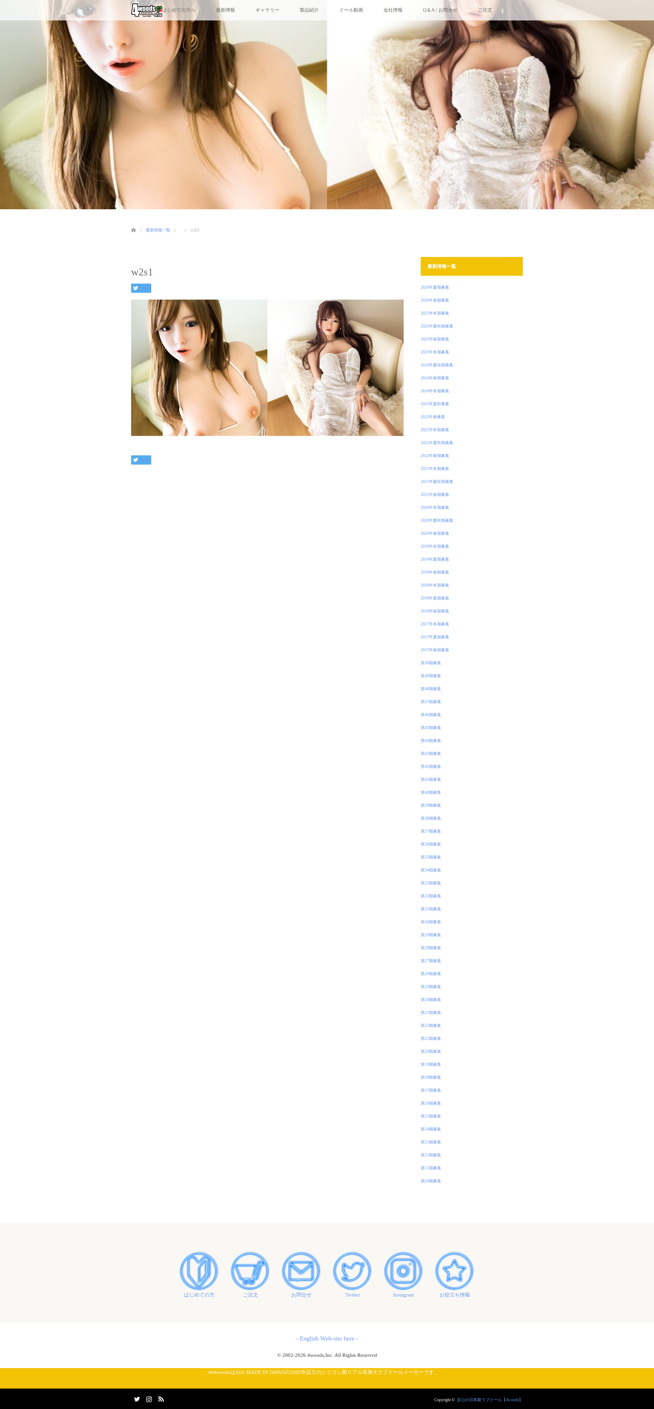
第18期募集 (431, 1077)
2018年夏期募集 (435, 598)
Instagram (403, 1295)
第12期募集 (431, 1155)
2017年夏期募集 (435, 637)
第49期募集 (431, 675)
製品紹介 (309, 10)
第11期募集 (431, 1168)
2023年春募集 (433, 416)
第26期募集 (431, 973)
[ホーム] (133, 222)
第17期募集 (431, 1090)
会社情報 (393, 10)
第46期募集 (431, 714)
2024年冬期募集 (435, 391)
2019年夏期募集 (435, 559)
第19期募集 (431, 1064)
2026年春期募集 (435, 300)
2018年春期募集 (435, 611)
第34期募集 (431, 870)
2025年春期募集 (435, 339)
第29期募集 (431, 935)
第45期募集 (431, 727)
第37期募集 (431, 831)
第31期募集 (431, 909)
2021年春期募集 (435, 494)
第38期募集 (431, 818)
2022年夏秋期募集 (437, 442)
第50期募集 (431, 663)
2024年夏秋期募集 (437, 365)
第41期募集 (431, 779)
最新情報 (225, 10)
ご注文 (485, 10)
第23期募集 (431, 1012)
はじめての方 (199, 1295)
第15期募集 (431, 1116)
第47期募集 (431, 701)
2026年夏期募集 (435, 287)
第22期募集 (431, 1025)
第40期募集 (431, 792)
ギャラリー (267, 10)
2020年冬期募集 (435, 507)
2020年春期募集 (435, 533)
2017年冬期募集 (435, 624)
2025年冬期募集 (435, 313)
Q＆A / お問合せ (440, 10)
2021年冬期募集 (435, 468)
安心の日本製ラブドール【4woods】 (490, 1399)
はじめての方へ (179, 10)
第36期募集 (431, 844)
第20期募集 (431, 1051)
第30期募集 (431, 922)
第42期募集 (431, 766)
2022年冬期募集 (435, 429)
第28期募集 (431, 947)
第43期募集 (431, 753)
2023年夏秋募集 (435, 404)
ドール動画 (351, 10)
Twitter (352, 1295)
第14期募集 (431, 1129)
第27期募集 (431, 960)
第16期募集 (431, 1103)
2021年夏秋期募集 (437, 481)
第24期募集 (431, 999)
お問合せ (301, 1295)
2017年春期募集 (435, 650)
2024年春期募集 (435, 378)
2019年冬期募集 (435, 546)
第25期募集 (431, 986)
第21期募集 (431, 1038)
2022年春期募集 (435, 455)
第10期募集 (431, 1181)
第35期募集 (431, 857)
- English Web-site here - (327, 1338)
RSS (160, 1398)
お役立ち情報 (454, 1295)
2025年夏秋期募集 (437, 326)
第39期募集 (431, 805)
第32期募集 (431, 896)
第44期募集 (431, 740)
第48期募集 (431, 688)
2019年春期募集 (435, 572)
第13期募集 (431, 1142)
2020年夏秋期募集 (437, 520)
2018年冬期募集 (435, 585)
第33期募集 (431, 883)
